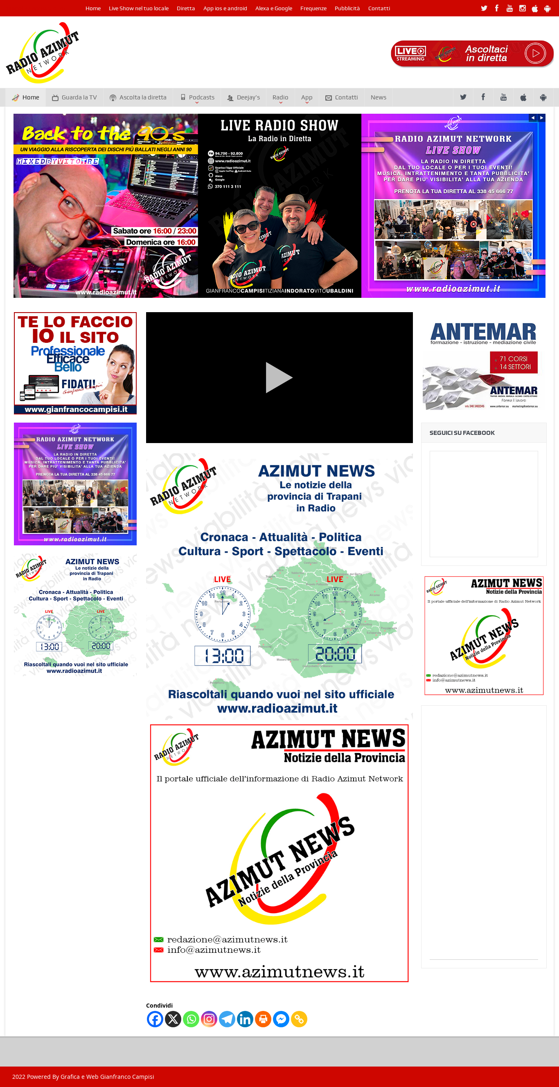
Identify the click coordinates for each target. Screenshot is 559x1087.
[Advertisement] (484, 836)
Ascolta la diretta (143, 97)
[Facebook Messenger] (281, 1019)
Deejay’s (248, 97)
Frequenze (313, 8)
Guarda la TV (79, 97)
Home (93, 8)
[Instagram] (209, 1019)
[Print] (263, 1019)
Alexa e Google (273, 8)
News (378, 97)
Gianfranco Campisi (127, 1076)
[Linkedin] (245, 1019)
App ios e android (225, 8)
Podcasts (201, 97)
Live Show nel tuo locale (139, 8)
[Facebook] (155, 1019)
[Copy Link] (299, 1019)
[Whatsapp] (191, 1019)
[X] (173, 1019)
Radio (281, 97)
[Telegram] (227, 1019)
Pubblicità (347, 8)
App (307, 97)
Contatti (379, 8)
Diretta (186, 8)
